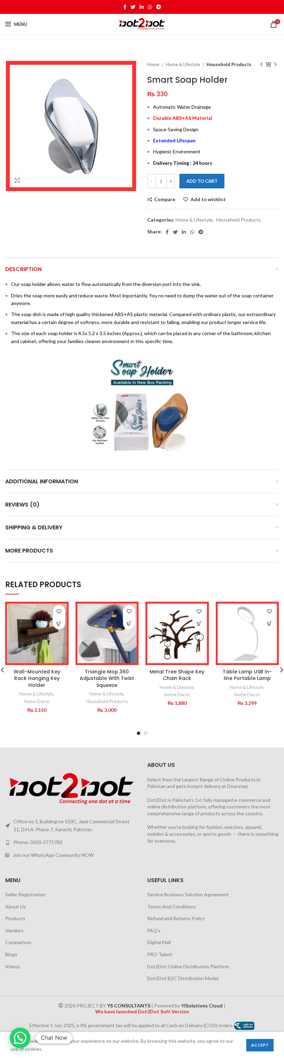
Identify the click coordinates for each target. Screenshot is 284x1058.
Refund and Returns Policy (176, 918)
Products (15, 918)
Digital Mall (159, 942)
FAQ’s (153, 930)
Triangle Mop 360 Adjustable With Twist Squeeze (107, 678)
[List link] (71, 842)
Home (153, 64)
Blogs (11, 954)
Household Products (228, 64)
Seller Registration (25, 894)
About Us (15, 906)
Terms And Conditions (171, 906)
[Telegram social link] (158, 6)
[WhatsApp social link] (150, 6)
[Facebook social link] (124, 6)
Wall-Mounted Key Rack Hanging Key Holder (37, 678)
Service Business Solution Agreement (188, 894)
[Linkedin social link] (141, 6)
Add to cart (202, 181)
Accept (260, 1045)
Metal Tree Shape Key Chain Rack (177, 675)
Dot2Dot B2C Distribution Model (183, 978)
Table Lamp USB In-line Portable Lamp (247, 675)
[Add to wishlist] (59, 611)
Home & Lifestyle (183, 64)
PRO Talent (159, 954)
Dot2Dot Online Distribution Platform (188, 966)
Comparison (18, 942)
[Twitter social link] (132, 6)
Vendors (14, 930)
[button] (59, 623)
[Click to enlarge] (17, 180)
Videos (12, 966)
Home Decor (37, 701)
